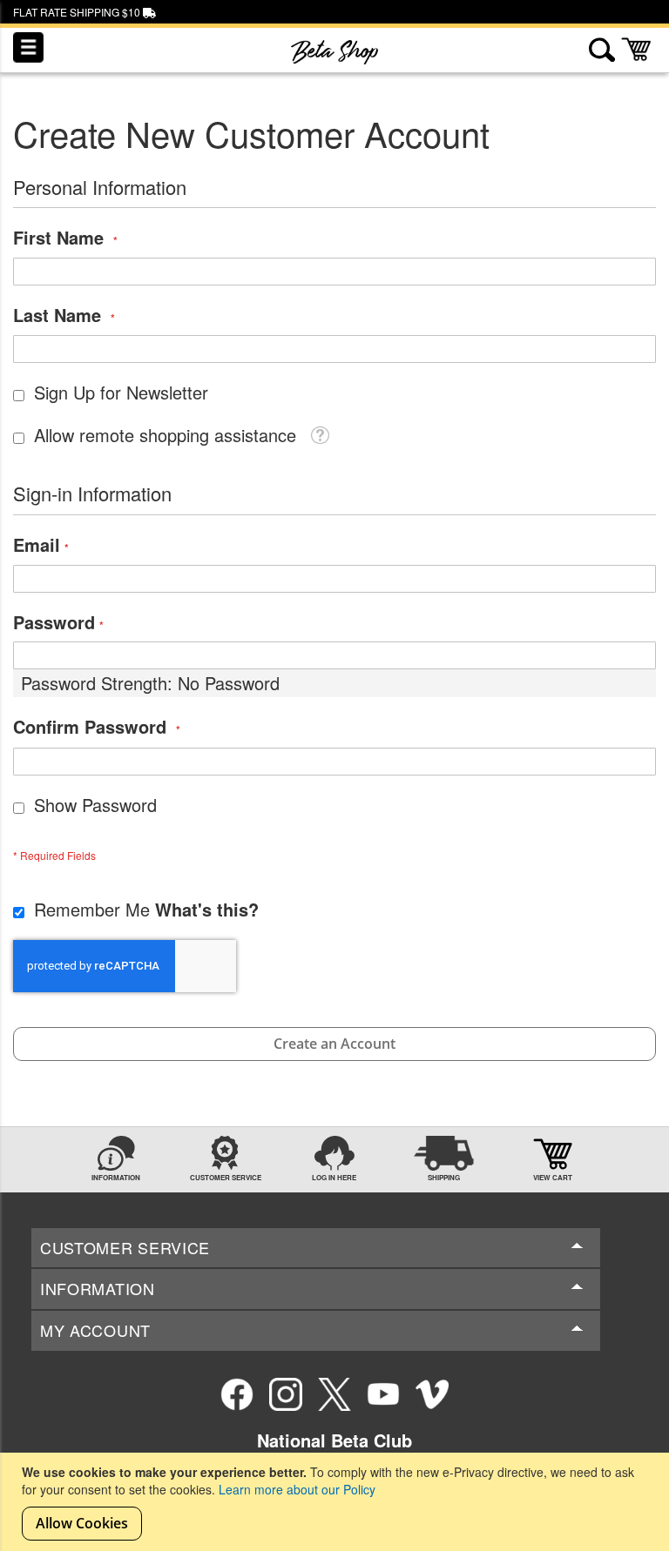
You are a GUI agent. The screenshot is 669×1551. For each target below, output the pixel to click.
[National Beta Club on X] (334, 1394)
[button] (319, 433)
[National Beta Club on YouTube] (383, 1394)
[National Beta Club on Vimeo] (432, 1394)
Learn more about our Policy (297, 1489)
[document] (337, 1502)
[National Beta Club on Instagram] (285, 1394)
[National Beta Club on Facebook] (236, 1394)
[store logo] (334, 52)
